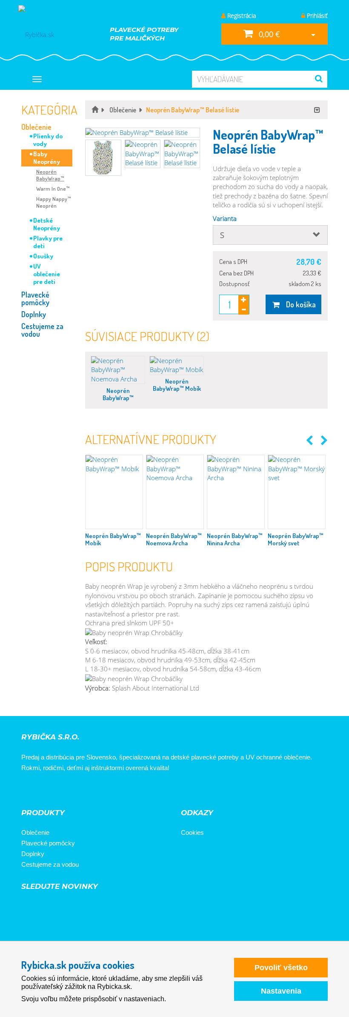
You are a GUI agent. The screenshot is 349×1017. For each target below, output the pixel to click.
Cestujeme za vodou (42, 330)
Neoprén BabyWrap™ (50, 175)
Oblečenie (36, 127)
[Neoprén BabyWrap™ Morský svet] (297, 492)
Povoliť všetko (281, 967)
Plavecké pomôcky (35, 298)
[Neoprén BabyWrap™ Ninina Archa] (236, 492)
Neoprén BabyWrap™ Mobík (177, 384)
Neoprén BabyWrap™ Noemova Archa (118, 398)
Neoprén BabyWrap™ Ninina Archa (235, 539)
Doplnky (33, 314)
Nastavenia (281, 991)
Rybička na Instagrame (54, 791)
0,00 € (268, 34)
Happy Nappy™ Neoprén (53, 202)
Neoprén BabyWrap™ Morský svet (295, 539)
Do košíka (298, 304)
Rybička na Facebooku (30, 791)
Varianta (225, 218)
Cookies (192, 832)
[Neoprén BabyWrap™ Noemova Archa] (118, 370)
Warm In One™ (53, 188)
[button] (142, 133)
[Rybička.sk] (50, 34)
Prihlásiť (316, 15)
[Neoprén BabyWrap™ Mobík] (176, 365)
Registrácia (241, 15)
